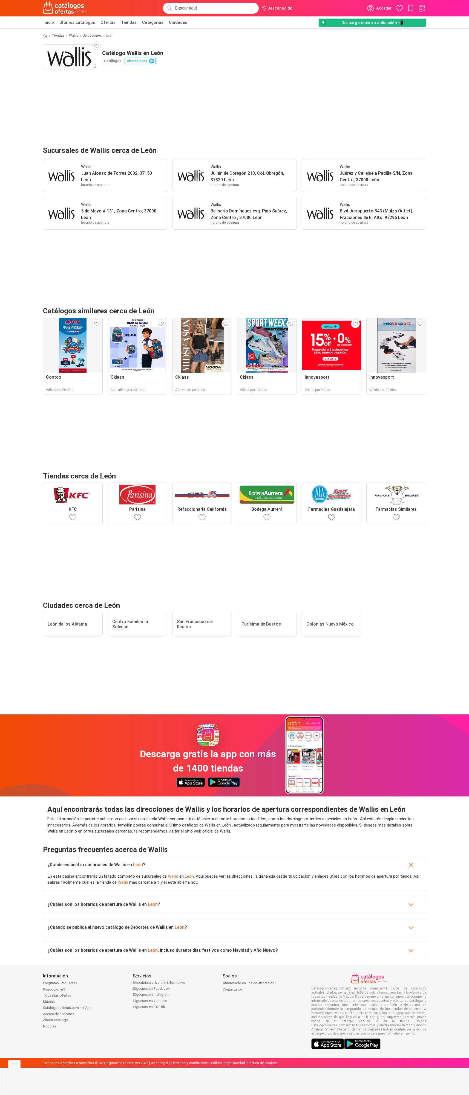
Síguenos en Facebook (151, 988)
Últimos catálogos (77, 22)
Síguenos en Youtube (150, 1001)
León (138, 864)
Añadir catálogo (55, 1020)
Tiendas (129, 22)
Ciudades (178, 22)
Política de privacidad (228, 1063)
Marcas (49, 1002)
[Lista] (422, 8)
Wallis (73, 35)
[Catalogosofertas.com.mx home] (65, 8)
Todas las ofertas (57, 995)
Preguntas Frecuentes (60, 983)
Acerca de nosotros (58, 1014)
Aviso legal (159, 1063)
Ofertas (108, 22)
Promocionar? (54, 989)
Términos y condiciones (190, 1063)
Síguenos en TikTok (149, 1007)
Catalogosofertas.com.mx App (67, 1008)
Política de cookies (263, 1063)
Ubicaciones (92, 35)
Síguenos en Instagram (151, 994)
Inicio (49, 22)
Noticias (49, 1026)
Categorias (152, 22)
